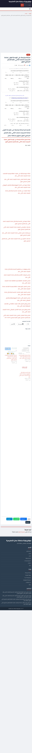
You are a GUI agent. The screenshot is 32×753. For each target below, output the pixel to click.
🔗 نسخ (27, 522)
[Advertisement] (16, 33)
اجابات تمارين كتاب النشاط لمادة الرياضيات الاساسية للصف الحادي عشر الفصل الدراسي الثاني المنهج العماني (17, 592)
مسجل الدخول (21, 532)
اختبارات (29, 563)
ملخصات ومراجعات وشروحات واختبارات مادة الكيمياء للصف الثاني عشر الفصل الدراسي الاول (11, 357)
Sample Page (28, 575)
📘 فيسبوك (23, 519)
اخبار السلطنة (28, 558)
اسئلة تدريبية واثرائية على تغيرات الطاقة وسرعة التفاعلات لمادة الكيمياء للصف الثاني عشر (16, 174)
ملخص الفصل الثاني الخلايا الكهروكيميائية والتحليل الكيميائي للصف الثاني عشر (18, 299)
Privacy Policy (28, 573)
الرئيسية (30, 13)
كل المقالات (28, 582)
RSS (30, 585)
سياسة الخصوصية (27, 580)
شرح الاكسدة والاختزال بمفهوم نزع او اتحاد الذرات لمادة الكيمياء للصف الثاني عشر (24, 374)
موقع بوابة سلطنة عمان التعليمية (14, 608)
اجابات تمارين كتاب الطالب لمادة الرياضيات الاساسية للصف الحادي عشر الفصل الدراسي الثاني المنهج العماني (17, 596)
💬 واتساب (16, 519)
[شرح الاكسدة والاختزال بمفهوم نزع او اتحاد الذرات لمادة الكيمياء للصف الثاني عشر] (24, 368)
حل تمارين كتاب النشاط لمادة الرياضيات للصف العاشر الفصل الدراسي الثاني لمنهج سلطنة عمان (16, 599)
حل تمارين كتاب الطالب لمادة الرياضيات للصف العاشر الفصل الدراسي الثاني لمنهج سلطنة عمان (16, 603)
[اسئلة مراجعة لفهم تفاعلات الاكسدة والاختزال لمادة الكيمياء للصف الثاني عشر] (24, 350)
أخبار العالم (28, 551)
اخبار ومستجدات (27, 561)
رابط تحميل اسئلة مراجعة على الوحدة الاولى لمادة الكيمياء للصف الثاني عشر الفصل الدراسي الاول (17, 140)
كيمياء (26, 13)
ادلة (30, 565)
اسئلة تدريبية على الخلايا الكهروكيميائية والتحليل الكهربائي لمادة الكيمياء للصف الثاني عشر (16, 186)
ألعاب (29, 553)
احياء (30, 556)
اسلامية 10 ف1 (27, 577)
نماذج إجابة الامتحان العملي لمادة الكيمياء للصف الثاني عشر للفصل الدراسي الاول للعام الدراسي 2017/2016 (16, 316)
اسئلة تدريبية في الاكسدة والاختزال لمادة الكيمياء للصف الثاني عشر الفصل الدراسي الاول (16, 222)
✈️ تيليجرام (9, 519)
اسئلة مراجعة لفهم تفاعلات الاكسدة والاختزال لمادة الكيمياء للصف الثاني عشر (24, 356)
